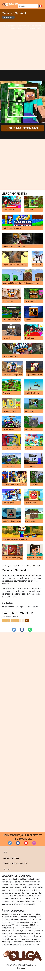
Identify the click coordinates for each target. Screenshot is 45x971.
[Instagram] (34, 843)
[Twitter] (14, 630)
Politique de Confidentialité (15, 863)
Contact (6, 869)
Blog (5, 852)
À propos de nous (11, 858)
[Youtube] (26, 843)
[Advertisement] (22, 46)
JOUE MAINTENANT (22, 128)
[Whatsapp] (30, 630)
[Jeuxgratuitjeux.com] (10, 4)
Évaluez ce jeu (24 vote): (10, 617)
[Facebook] (22, 630)
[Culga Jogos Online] (22, 955)
